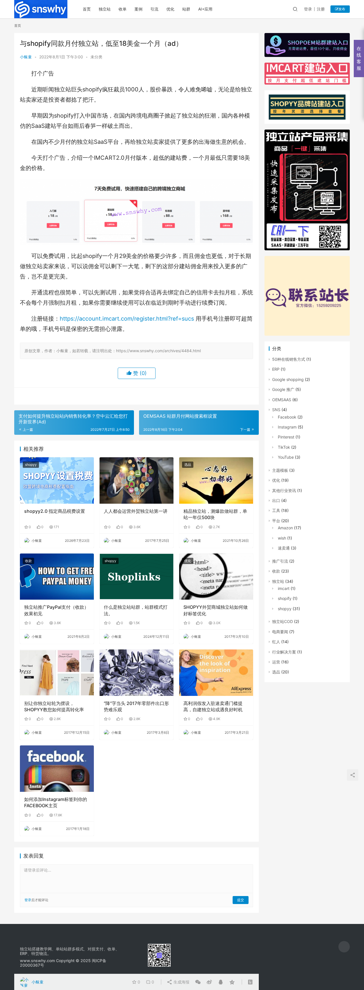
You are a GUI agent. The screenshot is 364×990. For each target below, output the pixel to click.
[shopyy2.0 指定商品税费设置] (57, 480)
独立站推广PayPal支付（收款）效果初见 (56, 610)
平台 (276, 520)
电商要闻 (280, 631)
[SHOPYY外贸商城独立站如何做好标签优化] (216, 577)
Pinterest (286, 436)
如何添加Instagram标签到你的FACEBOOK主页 (55, 802)
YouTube (286, 457)
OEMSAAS (281, 399)
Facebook (287, 417)
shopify (284, 598)
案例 (138, 9)
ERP (276, 369)
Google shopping (288, 379)
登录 (308, 9)
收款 (28, 561)
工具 (276, 510)
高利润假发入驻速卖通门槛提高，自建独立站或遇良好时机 (213, 706)
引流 (154, 9)
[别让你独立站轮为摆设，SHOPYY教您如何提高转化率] (57, 672)
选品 (187, 464)
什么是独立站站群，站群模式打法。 (135, 610)
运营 (276, 661)
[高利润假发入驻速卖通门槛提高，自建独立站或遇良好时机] (216, 672)
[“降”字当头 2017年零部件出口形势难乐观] (136, 672)
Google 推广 (283, 389)
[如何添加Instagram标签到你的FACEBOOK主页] (57, 768)
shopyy (31, 464)
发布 (341, 9)
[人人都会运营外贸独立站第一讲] (136, 480)
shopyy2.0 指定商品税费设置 (54, 511)
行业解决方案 (284, 651)
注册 (321, 9)
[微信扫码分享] (198, 982)
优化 (170, 9)
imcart (283, 588)
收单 (123, 9)
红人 (276, 641)
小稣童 (26, 56)
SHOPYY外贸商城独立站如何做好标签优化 (215, 610)
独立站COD (282, 621)
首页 (87, 9)
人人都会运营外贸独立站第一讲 (135, 511)
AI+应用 (205, 9)
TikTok (284, 447)
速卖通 (284, 548)
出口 (276, 500)
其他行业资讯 (284, 490)
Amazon (285, 527)
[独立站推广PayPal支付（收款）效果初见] (57, 577)
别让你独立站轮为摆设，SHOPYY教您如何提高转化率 (54, 706)
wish (282, 538)
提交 (240, 900)
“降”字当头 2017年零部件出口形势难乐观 (136, 706)
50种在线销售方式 (288, 359)
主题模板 (280, 470)
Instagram (287, 427)
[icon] (344, 946)
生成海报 (180, 981)
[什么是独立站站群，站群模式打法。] (136, 577)
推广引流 (280, 561)
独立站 (105, 9)
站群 (186, 9)
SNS (276, 409)
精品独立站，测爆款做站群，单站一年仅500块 (215, 514)
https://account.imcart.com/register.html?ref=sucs (127, 318)
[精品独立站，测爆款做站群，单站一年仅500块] (216, 480)
